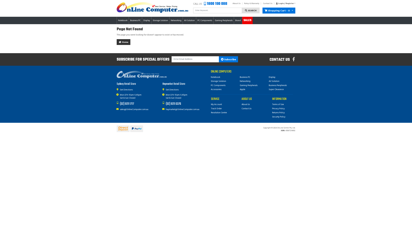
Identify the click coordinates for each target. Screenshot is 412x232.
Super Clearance (276, 89)
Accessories (216, 89)
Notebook (215, 77)
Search (252, 11)
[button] (284, 3)
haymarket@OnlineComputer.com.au (182, 109)
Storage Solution (218, 81)
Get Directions (126, 90)
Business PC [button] (135, 20)
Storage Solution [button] (160, 20)
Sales (247, 20)
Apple (242, 89)
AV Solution (274, 81)
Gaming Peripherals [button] (224, 20)
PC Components (218, 85)
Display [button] (146, 20)
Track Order (216, 108)
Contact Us (267, 3)
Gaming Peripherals (249, 85)
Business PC (245, 77)
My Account (216, 104)
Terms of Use (278, 104)
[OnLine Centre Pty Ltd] (152, 7)
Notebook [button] (122, 20)
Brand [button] (238, 20)
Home (124, 42)
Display (272, 77)
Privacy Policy (278, 108)
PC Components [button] (204, 20)
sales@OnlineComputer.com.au (134, 109)
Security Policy (278, 117)
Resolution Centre (219, 112)
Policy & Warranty (251, 3)
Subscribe (230, 60)
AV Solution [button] (189, 20)
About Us (237, 3)
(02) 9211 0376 (173, 103)
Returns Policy (278, 112)
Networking (245, 81)
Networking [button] (176, 20)
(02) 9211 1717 (127, 103)
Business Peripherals (278, 85)
